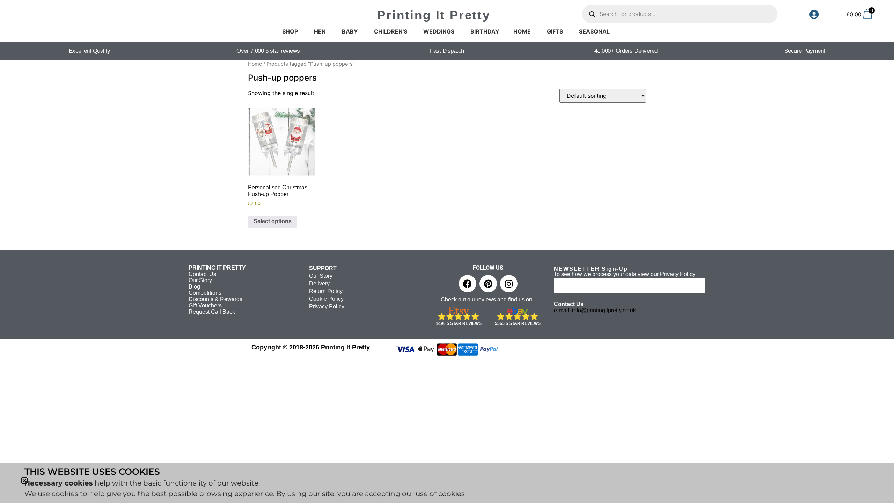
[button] (24, 480)
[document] (447, 251)
